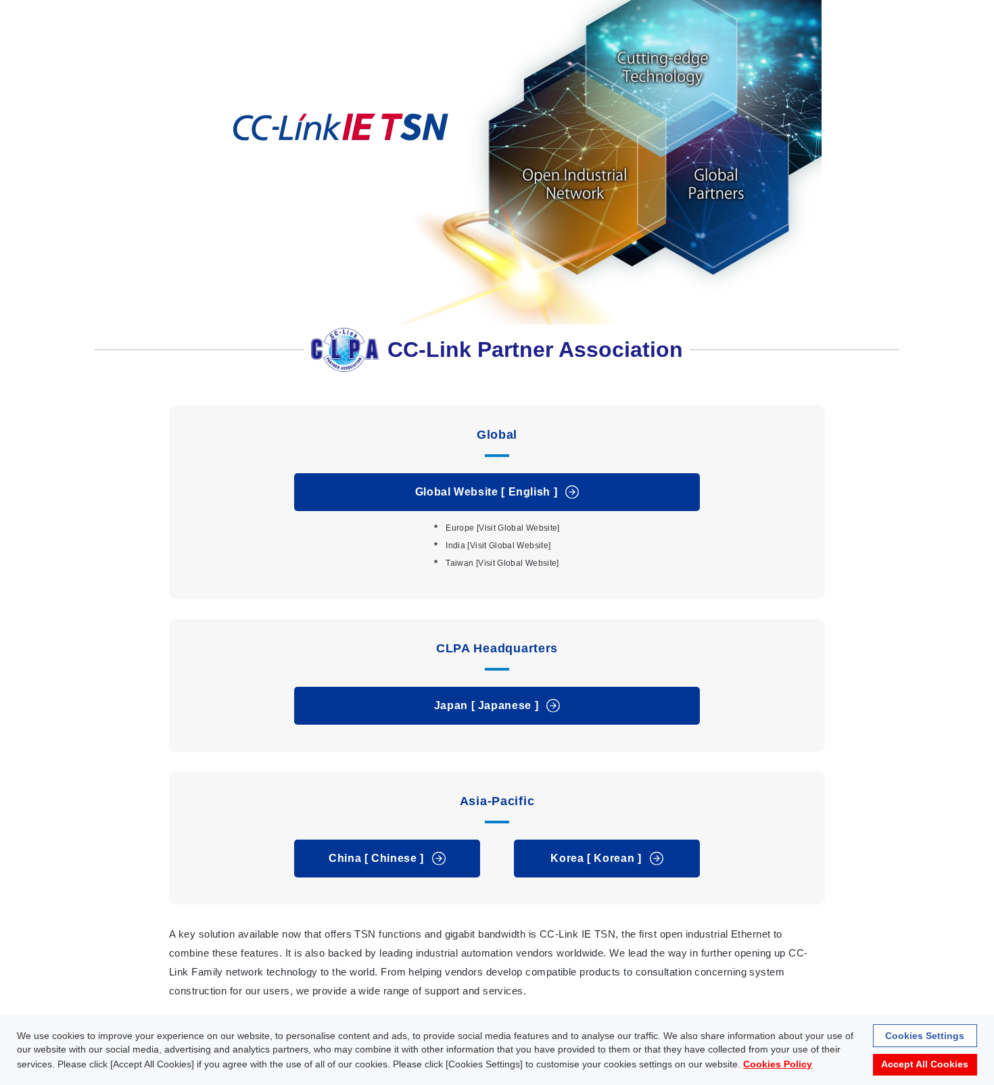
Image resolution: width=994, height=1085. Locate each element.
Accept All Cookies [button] (924, 1064)
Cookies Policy (777, 1064)
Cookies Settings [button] (924, 1035)
